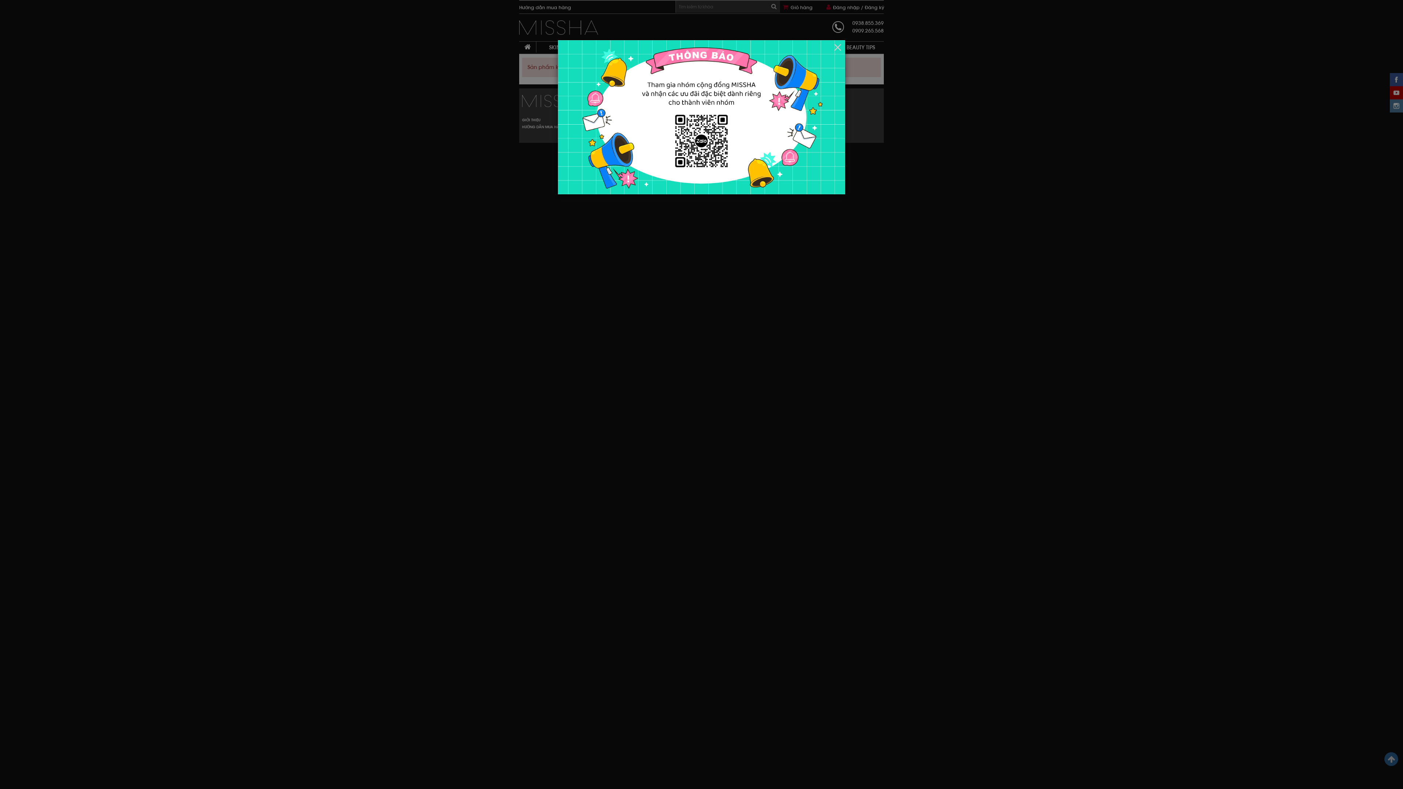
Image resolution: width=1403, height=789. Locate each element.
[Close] (837, 47)
